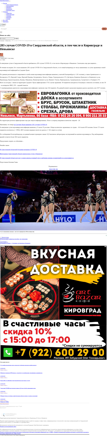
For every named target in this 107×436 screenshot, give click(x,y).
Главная (2, 40)
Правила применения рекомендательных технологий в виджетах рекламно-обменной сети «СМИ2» (27, 432)
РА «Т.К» (5, 20)
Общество (9, 13)
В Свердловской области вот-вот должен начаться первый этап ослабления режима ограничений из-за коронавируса (37, 158)
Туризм (8, 18)
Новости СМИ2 (4, 401)
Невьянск (8, 7)
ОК (57, 169)
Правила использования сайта (8, 426)
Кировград (9, 9)
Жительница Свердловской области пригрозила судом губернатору (21, 154)
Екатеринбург (10, 6)
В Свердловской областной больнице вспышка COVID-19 (18, 149)
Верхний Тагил (10, 10)
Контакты (5, 21)
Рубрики (5, 11)
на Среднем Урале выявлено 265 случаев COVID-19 (30, 124)
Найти (104, 28)
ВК (54, 169)
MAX (51, 169)
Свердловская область (12, 4)
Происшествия (10, 14)
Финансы (8, 17)
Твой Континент (4, 0)
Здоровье (8, 16)
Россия (5, 3)
